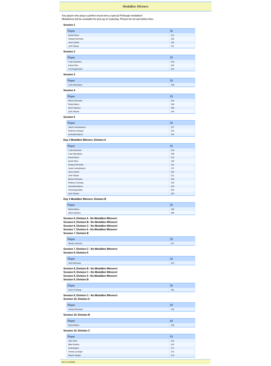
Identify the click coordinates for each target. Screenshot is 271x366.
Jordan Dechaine (75, 309)
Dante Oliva (73, 65)
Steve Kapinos (74, 108)
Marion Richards (75, 101)
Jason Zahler (73, 42)
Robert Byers (73, 104)
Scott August (73, 348)
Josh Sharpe (73, 46)
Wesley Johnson (75, 243)
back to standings (68, 362)
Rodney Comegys (76, 131)
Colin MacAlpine (75, 85)
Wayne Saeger (74, 355)
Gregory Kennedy (75, 39)
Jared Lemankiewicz (77, 127)
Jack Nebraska (74, 263)
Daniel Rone (73, 35)
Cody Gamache (75, 62)
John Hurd (72, 341)
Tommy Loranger (75, 352)
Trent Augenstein (75, 69)
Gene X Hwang (74, 290)
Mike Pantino (73, 344)
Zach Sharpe (73, 111)
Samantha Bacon (75, 134)
